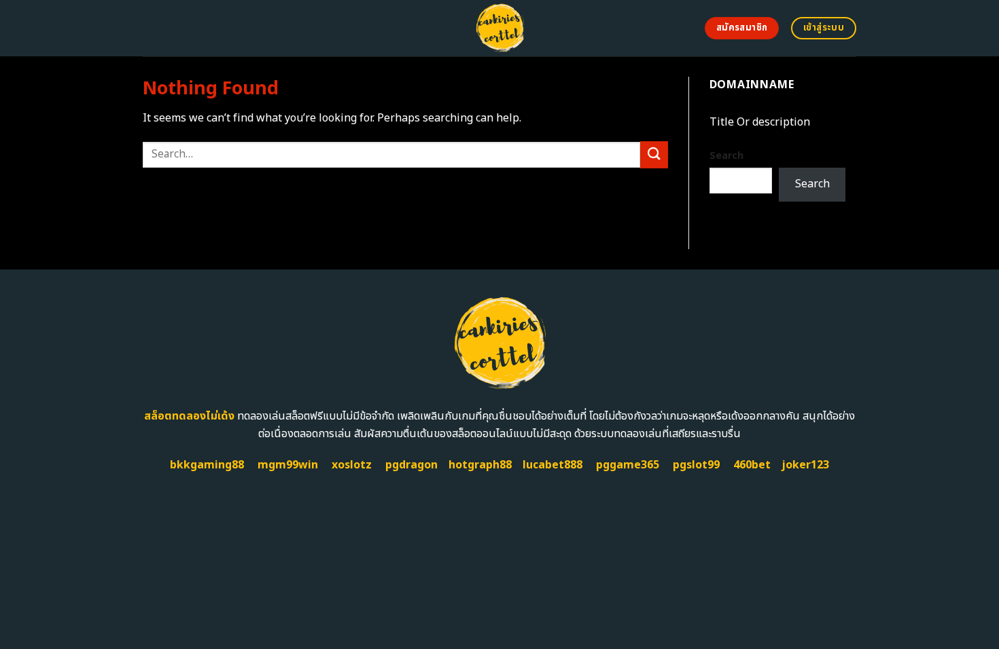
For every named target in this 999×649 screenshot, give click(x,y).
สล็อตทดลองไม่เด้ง (189, 416)
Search (726, 156)
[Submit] (653, 154)
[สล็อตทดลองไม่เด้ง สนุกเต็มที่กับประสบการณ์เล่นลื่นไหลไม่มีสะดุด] (500, 28)
